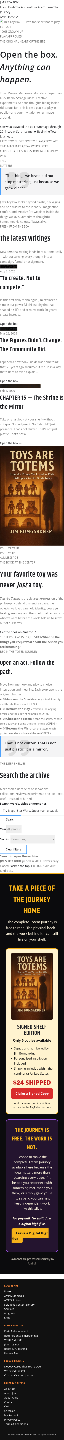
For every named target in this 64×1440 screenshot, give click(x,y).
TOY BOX (9, 2)
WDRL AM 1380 (13, 1340)
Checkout (9, 1411)
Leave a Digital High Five (30, 1236)
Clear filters (13, 849)
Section (5, 839)
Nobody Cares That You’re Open (23, 1366)
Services (9, 1309)
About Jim (10, 1393)
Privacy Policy (12, 1419)
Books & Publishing (15, 1348)
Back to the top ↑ (21, 866)
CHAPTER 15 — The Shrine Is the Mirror (32, 402)
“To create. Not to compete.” (20, 283)
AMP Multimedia (14, 1296)
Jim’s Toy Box (11, 1344)
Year (3, 829)
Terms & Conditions (16, 1424)
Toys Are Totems (42, 7)
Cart (6, 1406)
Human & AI (11, 1353)
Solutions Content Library (19, 1304)
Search (10, 819)
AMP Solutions (12, 1300)
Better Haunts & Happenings (21, 1335)
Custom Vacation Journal (18, 1375)
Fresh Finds (7, 7)
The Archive (23, 7)
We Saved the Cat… (15, 1371)
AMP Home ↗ (9, 17)
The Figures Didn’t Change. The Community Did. (31, 345)
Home (7, 1291)
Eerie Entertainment (16, 1331)
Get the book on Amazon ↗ (18, 632)
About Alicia (11, 1397)
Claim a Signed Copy (32, 1093)
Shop (7, 1317)
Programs (10, 1313)
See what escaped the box (17, 127)
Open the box (11, 324)
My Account (11, 1415)
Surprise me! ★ (26, 132)
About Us (9, 1388)
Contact (8, 1402)
